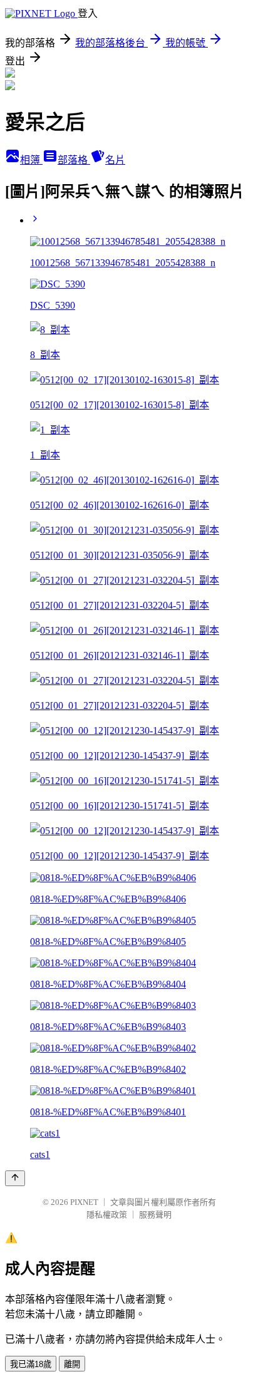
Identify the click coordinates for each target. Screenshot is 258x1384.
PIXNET (84, 1202)
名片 (115, 160)
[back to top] (15, 1178)
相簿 (31, 160)
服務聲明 (155, 1214)
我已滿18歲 (30, 1364)
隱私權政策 (106, 1214)
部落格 (74, 160)
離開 (72, 1364)
